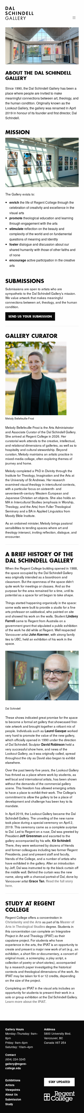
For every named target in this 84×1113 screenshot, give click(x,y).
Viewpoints (12, 1089)
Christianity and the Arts (23, 922)
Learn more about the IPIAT (25, 1001)
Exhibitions (12, 1080)
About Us (11, 1094)
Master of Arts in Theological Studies (39, 924)
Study (9, 1104)
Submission (13, 1099)
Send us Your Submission (30, 316)
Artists (9, 1085)
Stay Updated (59, 1082)
